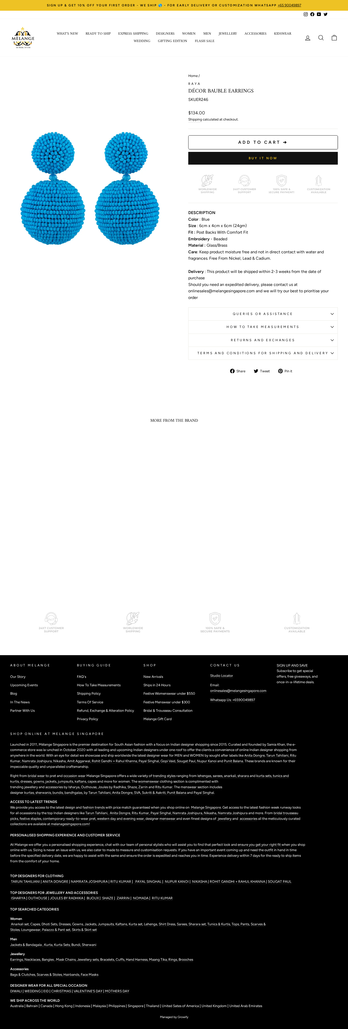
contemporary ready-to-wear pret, (70, 818)
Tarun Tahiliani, (278, 755)
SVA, (138, 792)
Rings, (173, 959)
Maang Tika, (158, 959)
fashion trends (94, 807)
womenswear (148, 781)
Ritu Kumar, (141, 813)
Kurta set (135, 924)
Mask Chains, (66, 959)
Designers (165, 34)
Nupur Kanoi (207, 761)
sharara (243, 776)
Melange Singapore (205, 807)
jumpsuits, (66, 781)
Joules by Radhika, (112, 787)
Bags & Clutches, (23, 974)
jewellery (31, 787)
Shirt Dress (167, 924)
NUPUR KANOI (176, 881)
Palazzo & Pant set (56, 930)
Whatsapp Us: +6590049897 (232, 700)
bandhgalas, (74, 792)
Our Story (17, 677)
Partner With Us (22, 710)
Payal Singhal (204, 792)
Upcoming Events (24, 685)
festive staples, (31, 818)
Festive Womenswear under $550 (169, 693)
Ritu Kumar (163, 787)
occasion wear (74, 776)
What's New (67, 34)
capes (92, 781)
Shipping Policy (89, 693)
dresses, (26, 781)
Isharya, (74, 787)
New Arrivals (153, 677)
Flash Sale (205, 41)
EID (46, 991)
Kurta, (48, 945)
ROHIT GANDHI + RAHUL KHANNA (238, 881)
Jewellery (228, 34)
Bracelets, (108, 959)
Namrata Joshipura (37, 761)
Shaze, (132, 787)
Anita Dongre (254, 755)
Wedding (142, 41)
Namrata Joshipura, (188, 813)
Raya (194, 84)
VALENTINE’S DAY (88, 991)
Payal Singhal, (149, 761)
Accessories (255, 34)
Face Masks (89, 974)
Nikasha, (60, 761)
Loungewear (31, 930)
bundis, (58, 792)
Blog (13, 693)
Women (189, 34)
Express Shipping (133, 34)
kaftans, (81, 781)
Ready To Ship (98, 34)
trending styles (164, 776)
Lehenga (150, 924)
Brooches (186, 959)
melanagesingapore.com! (70, 824)
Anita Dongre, (123, 792)
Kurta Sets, (62, 945)
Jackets (90, 924)
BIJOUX (93, 898)
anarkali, (230, 776)
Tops (235, 924)
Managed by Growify (174, 1017)
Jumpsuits (106, 924)
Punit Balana (177, 792)
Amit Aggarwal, (79, 761)
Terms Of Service (90, 702)
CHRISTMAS (61, 991)
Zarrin (143, 787)
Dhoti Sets (49, 924)
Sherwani (89, 945)
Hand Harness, (137, 959)
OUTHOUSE (38, 898)
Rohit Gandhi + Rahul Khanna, (115, 761)
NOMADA (140, 898)
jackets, (51, 781)
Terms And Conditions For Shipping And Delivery (263, 353)
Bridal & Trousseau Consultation (168, 710)
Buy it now (263, 158)
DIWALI (16, 991)
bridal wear (36, 776)
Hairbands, (72, 974)
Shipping (195, 119)
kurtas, (29, 792)
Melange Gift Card (157, 719)
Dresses (65, 924)
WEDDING (32, 991)
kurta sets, (264, 776)
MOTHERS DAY (117, 991)
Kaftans (121, 924)
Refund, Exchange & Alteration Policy (105, 710)
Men (207, 34)
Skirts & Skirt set (84, 930)
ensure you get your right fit (260, 844)
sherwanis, (43, 792)
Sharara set (197, 924)
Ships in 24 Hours (156, 685)
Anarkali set (19, 924)
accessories (54, 787)
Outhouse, (89, 787)
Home (193, 76)
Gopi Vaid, (168, 761)
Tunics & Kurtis (218, 924)
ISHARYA (18, 898)
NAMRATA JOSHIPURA (89, 881)
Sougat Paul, (187, 761)
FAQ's (81, 677)
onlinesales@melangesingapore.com (238, 691)
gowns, (39, 781)
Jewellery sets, (88, 959)
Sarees (182, 924)
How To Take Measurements (262, 327)
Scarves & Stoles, (50, 974)
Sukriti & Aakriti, (154, 792)
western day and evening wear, (121, 818)
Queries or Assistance (263, 314)
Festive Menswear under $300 (166, 702)
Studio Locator (221, 676)
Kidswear (282, 34)
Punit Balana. (234, 761)
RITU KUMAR (121, 881)
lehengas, (205, 776)
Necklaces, (33, 959)
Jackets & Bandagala (26, 945)
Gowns (77, 924)
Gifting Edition (172, 41)
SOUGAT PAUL (279, 881)
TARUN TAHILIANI (25, 881)
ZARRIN (123, 898)
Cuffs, (121, 959)
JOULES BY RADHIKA (67, 898)
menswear (189, 787)
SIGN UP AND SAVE (292, 665)
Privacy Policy (87, 719)
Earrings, (17, 959)
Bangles (48, 959)
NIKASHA (199, 881)
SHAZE (107, 898)
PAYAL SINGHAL (148, 881)
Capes (35, 924)
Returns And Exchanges (263, 340)
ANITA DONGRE (56, 881)
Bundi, (76, 945)
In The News (20, 702)
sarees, (218, 776)
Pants (244, 924)
